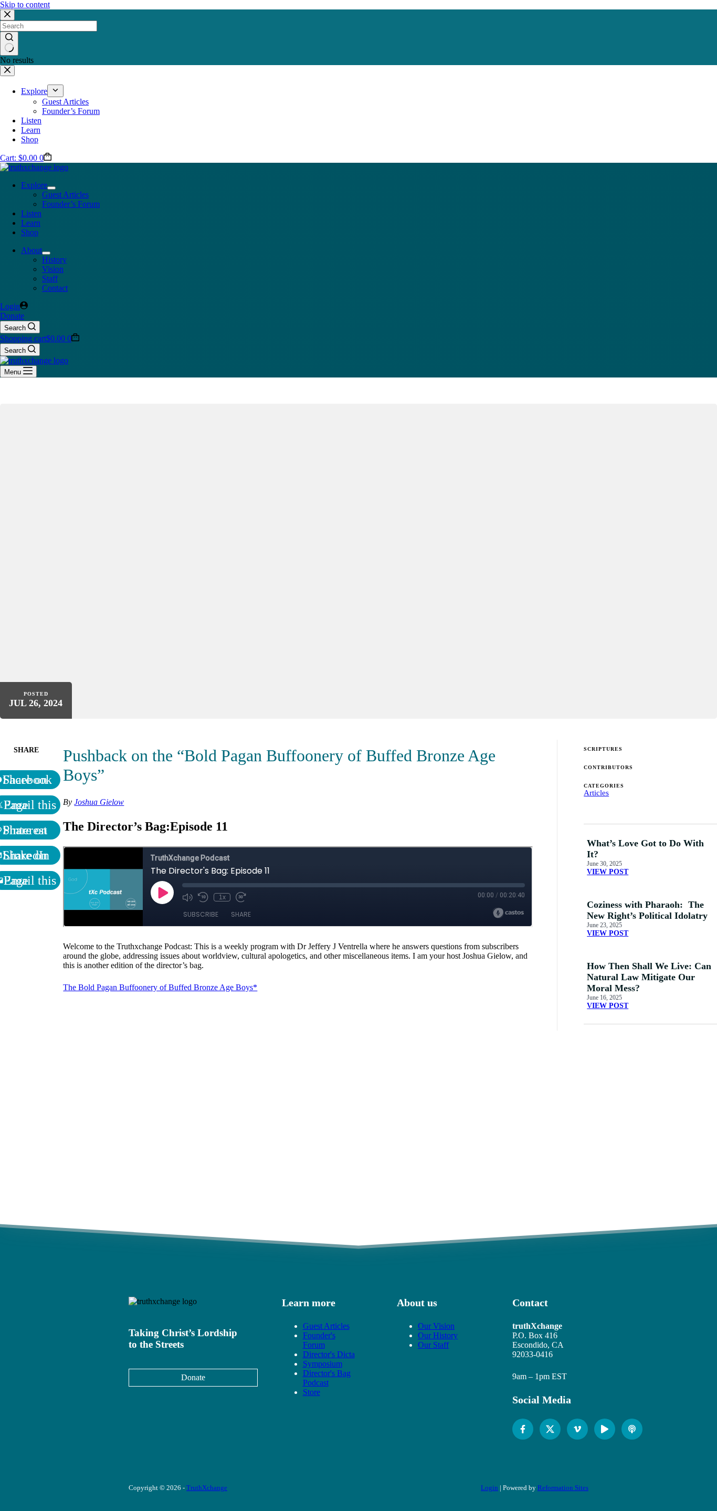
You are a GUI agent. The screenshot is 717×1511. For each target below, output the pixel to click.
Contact (55, 288)
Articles (596, 793)
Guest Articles (65, 194)
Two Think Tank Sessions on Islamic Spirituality (298, 1146)
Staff (50, 278)
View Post (607, 872)
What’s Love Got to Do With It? (645, 848)
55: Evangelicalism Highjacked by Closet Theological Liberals (539, 1151)
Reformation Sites (562, 1488)
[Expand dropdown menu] (51, 188)
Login (489, 1488)
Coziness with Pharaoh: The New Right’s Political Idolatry (647, 910)
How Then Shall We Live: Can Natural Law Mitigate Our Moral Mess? (649, 977)
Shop (29, 232)
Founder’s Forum (71, 204)
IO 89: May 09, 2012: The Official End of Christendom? (418, 1146)
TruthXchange (206, 1488)
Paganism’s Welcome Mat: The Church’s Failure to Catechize (178, 1151)
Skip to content (25, 4)
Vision (53, 269)
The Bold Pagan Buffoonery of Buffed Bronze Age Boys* (160, 987)
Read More (178, 1172)
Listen (31, 213)
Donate (12, 315)
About (31, 250)
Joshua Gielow (99, 802)
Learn (30, 222)
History (54, 259)
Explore (34, 185)
